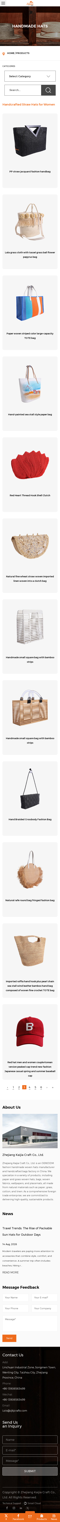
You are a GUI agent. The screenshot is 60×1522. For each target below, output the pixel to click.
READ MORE (15, 1272)
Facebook (18, 1519)
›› (52, 1087)
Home (10, 53)
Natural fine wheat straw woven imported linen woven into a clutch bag (30, 578)
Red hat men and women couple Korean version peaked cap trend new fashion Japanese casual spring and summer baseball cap (30, 1069)
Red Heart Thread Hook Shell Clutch (30, 495)
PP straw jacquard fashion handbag (30, 171)
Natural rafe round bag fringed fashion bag (30, 900)
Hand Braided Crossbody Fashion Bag (30, 819)
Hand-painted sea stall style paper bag (30, 414)
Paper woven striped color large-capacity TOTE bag (30, 335)
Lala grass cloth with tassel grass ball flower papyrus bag (30, 254)
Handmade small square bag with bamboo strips (30, 659)
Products (42, 1519)
